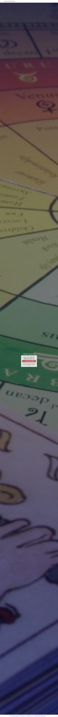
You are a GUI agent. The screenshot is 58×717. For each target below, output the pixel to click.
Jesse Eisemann (9, 1)
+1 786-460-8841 (29, 361)
